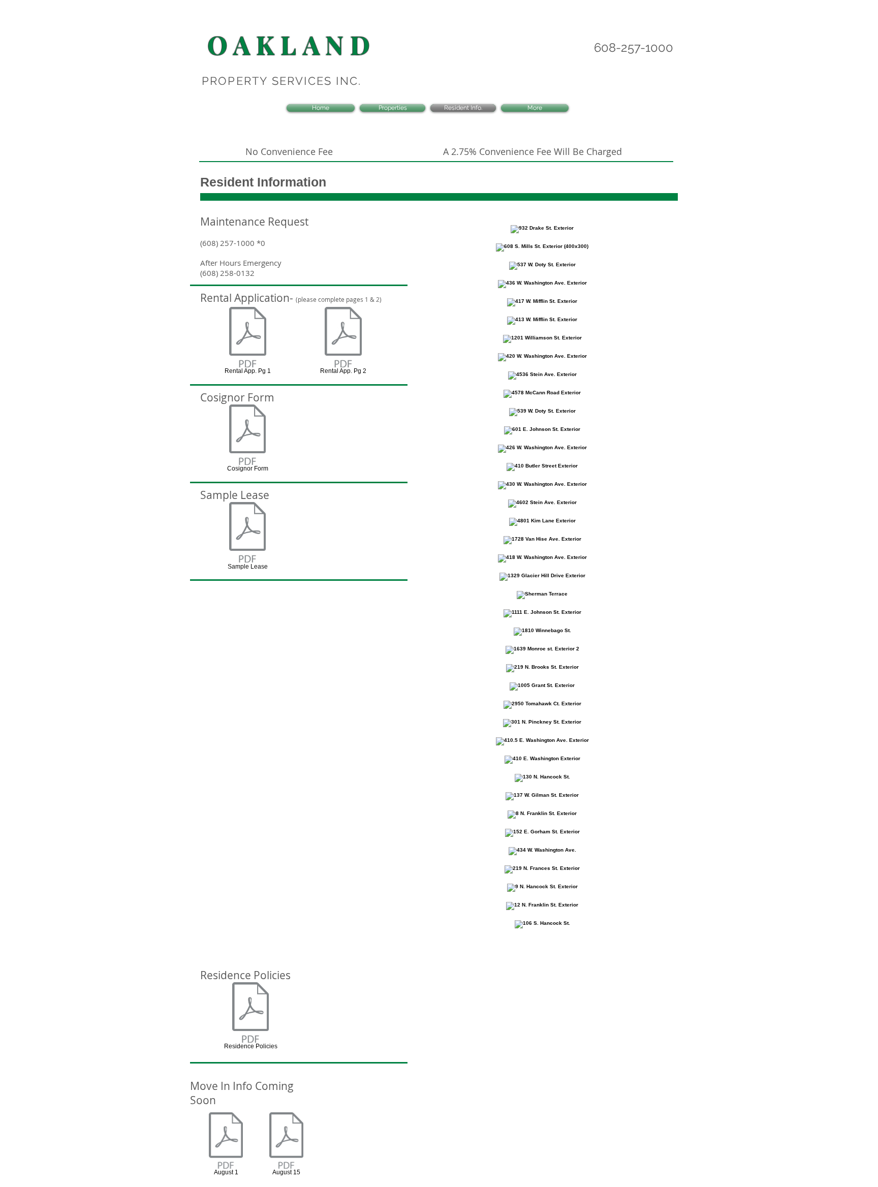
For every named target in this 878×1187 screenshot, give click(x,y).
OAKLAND (292, 44)
